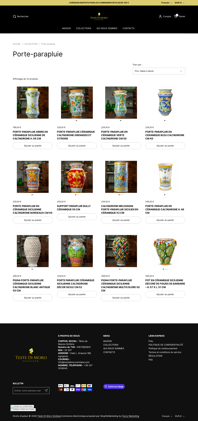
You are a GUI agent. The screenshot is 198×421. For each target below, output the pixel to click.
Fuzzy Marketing (130, 416)
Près (151, 341)
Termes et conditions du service (165, 352)
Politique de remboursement (163, 348)
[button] (21, 16)
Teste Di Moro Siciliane (49, 416)
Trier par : (137, 64)
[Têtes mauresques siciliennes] (99, 16)
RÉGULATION (155, 355)
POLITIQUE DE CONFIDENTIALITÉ (166, 344)
